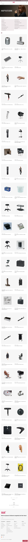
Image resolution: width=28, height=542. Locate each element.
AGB (7, 526)
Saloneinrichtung (3, 525)
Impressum (8, 524)
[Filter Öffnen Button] (1, 32)
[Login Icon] (26, 2)
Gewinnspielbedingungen (10, 531)
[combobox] (14, 499)
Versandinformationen (9, 525)
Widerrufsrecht (8, 529)
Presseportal (15, 526)
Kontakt (15, 524)
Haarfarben (2, 526)
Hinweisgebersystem (9, 530)
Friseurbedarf (2, 524)
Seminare (23, 524)
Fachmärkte (23, 525)
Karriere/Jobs (15, 525)
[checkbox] (1, 519)
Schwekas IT (10, 539)
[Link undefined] (1, 535)
